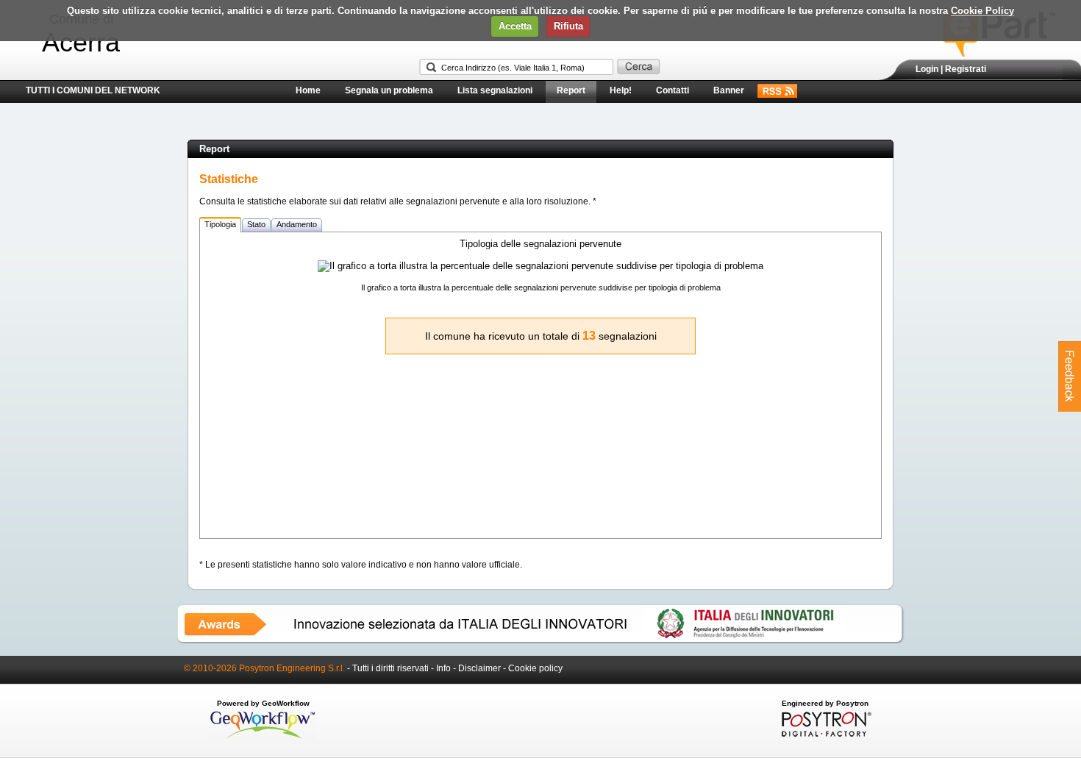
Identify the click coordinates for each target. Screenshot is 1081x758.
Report (571, 90)
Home (308, 90)
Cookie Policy (982, 10)
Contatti (672, 90)
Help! (621, 90)
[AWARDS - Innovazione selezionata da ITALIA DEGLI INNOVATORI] (540, 641)
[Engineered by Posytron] (824, 734)
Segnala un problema (389, 90)
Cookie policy (535, 668)
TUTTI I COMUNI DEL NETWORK (93, 90)
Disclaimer (479, 668)
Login (927, 69)
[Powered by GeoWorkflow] (263, 737)
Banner (728, 90)
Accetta (515, 26)
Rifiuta (568, 26)
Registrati (965, 69)
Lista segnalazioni (494, 90)
